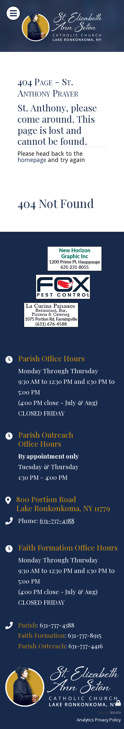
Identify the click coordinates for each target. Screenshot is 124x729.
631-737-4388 (57, 520)
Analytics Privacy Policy (99, 720)
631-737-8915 (85, 635)
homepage (32, 160)
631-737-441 (84, 646)
